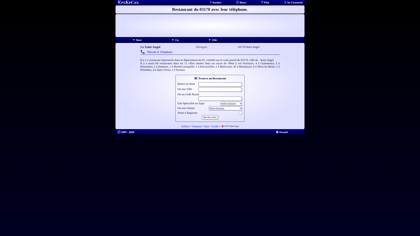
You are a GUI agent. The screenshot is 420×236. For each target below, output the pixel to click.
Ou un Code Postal (188, 94)
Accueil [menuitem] (282, 132)
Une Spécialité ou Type (191, 103)
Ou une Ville (185, 89)
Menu (242, 2)
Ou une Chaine (186, 108)
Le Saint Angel (150, 47)
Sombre (216, 2)
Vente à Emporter (188, 112)
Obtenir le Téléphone (159, 52)
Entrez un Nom (186, 83)
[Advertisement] (210, 25)
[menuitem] (137, 40)
